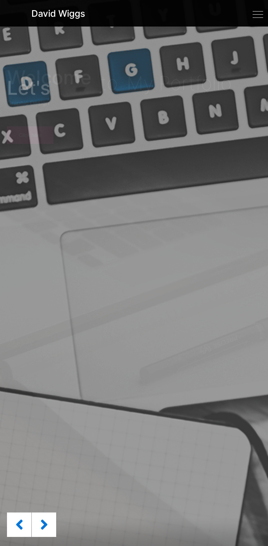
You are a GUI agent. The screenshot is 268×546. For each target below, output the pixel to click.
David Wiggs (58, 13)
